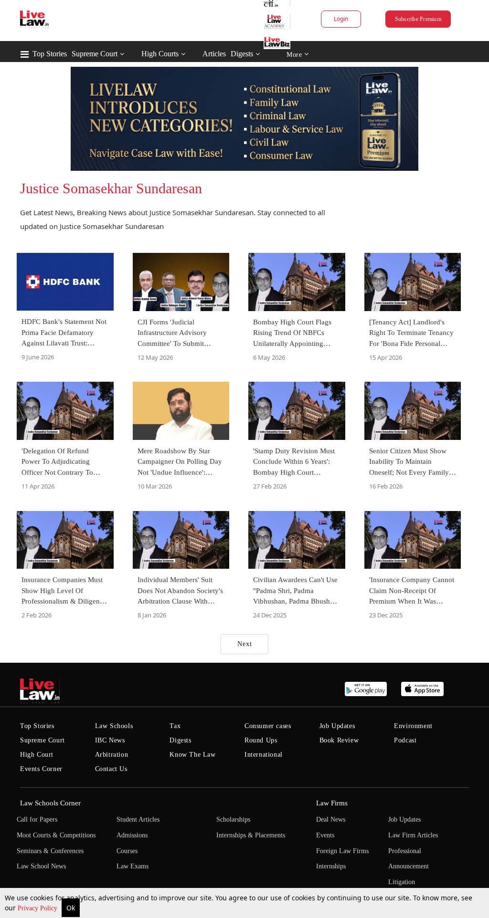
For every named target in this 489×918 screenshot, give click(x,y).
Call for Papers (37, 819)
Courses (127, 851)
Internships (331, 866)
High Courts (160, 54)
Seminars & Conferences (50, 851)
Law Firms (332, 803)
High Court (36, 754)
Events (325, 835)
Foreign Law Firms (342, 851)
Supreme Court (94, 54)
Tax (175, 726)
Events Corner (41, 768)
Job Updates (337, 726)
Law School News (41, 866)
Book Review (339, 740)
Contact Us (111, 768)
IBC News (110, 740)
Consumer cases (267, 726)
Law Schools (114, 726)
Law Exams (133, 866)
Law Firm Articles (413, 835)
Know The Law (192, 754)
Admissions (132, 835)
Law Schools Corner (50, 803)
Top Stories (49, 54)
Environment (413, 726)
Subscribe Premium (418, 19)
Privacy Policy (38, 908)
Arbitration (111, 754)
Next (244, 643)
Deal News (330, 819)
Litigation (401, 882)
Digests (242, 54)
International (263, 754)
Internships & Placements (250, 835)
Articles (214, 54)
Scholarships (233, 819)
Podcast (405, 740)
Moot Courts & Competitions (56, 835)
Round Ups (260, 740)
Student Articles (138, 819)
